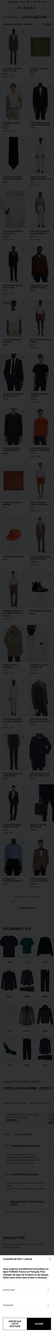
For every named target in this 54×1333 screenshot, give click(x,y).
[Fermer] (50, 1259)
